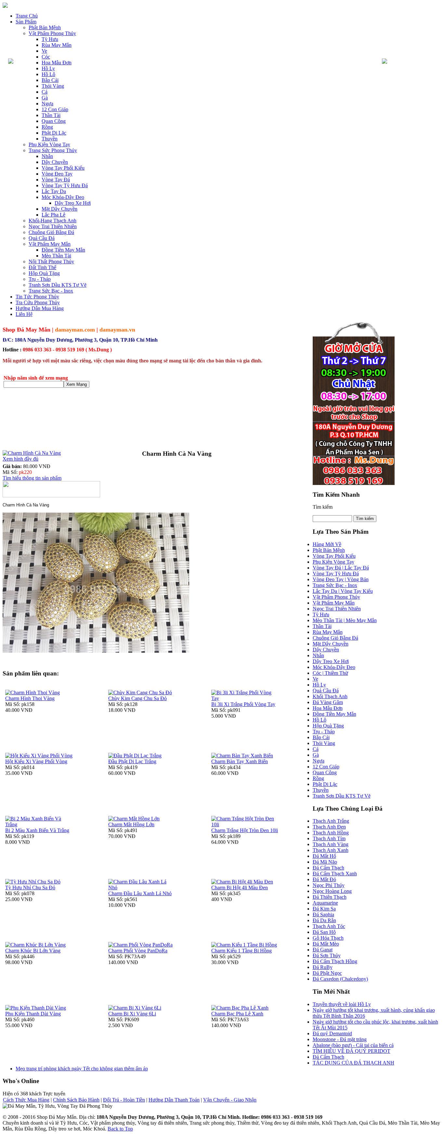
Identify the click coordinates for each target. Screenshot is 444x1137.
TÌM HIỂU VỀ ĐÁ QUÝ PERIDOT (351, 1051)
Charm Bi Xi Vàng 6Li (132, 1013)
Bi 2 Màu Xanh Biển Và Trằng (37, 830)
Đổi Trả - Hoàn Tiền (124, 1100)
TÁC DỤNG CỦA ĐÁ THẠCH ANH (353, 1062)
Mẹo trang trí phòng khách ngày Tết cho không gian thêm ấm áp (82, 1068)
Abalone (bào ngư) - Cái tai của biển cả (353, 1045)
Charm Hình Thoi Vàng (30, 698)
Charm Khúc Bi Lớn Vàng (32, 950)
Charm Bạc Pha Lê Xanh (237, 1013)
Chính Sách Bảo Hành (76, 1100)
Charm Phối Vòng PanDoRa (137, 950)
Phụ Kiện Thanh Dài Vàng (33, 1013)
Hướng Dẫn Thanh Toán (174, 1100)
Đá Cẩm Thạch (328, 1057)
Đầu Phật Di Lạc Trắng (132, 761)
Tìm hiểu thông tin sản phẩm (32, 478)
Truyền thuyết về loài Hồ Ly (342, 1004)
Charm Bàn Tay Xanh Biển (239, 761)
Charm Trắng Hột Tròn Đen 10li (244, 830)
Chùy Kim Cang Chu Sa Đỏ (137, 698)
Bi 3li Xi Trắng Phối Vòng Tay (243, 704)
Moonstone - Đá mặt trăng (340, 1039)
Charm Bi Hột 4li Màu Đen (239, 887)
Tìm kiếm (323, 507)
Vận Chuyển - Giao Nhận (229, 1100)
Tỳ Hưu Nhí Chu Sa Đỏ (30, 887)
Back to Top (120, 1128)
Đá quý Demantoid (332, 1033)
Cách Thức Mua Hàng (26, 1100)
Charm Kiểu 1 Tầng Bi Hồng (241, 950)
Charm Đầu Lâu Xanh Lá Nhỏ (140, 893)
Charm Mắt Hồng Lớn (131, 824)
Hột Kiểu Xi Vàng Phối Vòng (36, 761)
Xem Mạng (76, 384)
